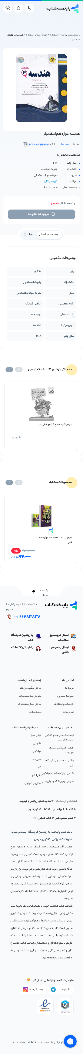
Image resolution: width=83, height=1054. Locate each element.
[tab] (49, 234)
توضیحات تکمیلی (49, 234)
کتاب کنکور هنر (64, 818)
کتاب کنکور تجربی (36, 809)
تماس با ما (68, 712)
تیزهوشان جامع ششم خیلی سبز (54, 425)
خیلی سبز (36, 735)
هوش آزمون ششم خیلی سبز (58, 781)
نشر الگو (37, 775)
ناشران (63, 35)
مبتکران (37, 751)
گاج (40, 767)
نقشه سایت (35, 712)
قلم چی (37, 743)
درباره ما (69, 688)
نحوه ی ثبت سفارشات (30, 696)
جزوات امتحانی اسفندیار (36, 35)
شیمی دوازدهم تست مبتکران (58, 773)
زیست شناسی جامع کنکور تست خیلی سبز (60, 737)
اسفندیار (53, 35)
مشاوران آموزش (33, 783)
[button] (19, 369)
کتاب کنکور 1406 (42, 818)
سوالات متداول (65, 696)
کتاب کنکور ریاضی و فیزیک (35, 801)
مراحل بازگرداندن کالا (31, 688)
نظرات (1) (29, 234)
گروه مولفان (50, 181)
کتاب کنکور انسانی (62, 809)
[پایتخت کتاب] (62, 9)
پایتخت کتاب (74, 35)
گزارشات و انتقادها (64, 704)
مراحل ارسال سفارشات (30, 704)
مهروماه (37, 759)
